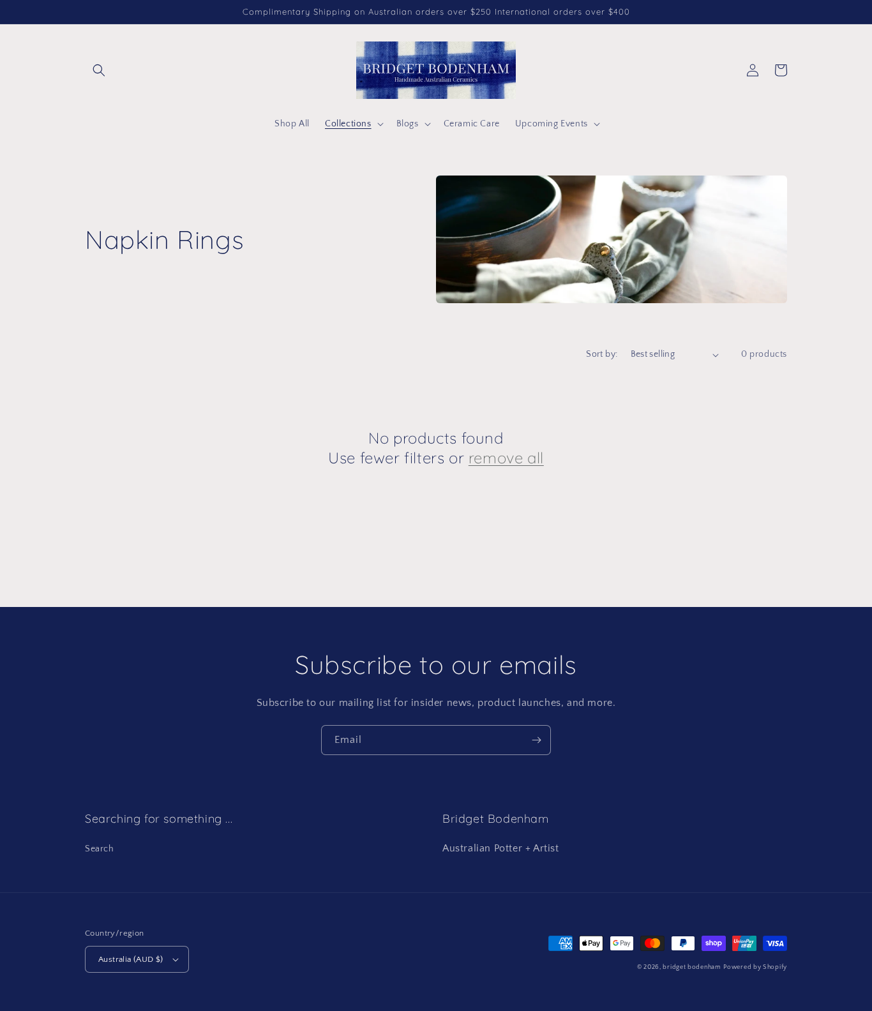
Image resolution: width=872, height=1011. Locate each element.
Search (99, 849)
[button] (99, 70)
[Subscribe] (536, 740)
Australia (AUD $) (130, 959)
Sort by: (601, 354)
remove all (506, 457)
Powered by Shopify (755, 967)
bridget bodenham (692, 967)
